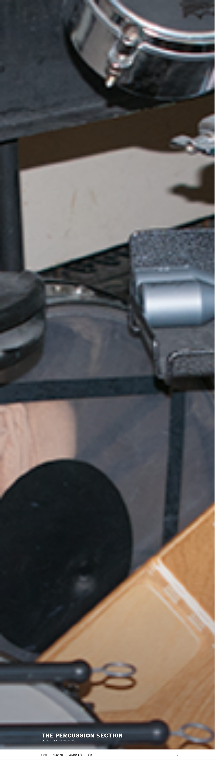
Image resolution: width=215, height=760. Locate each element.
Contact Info (75, 755)
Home (44, 755)
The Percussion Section (82, 735)
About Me (58, 755)
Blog (89, 755)
